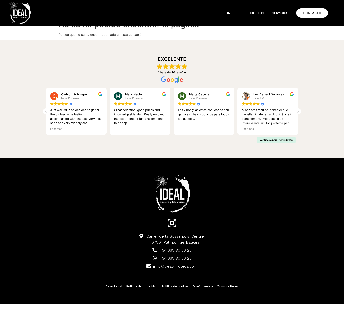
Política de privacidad (141, 286)
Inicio (232, 13)
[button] (298, 111)
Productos (254, 13)
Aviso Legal (114, 286)
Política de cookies (175, 286)
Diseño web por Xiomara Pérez (215, 286)
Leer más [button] (56, 128)
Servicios (280, 13)
